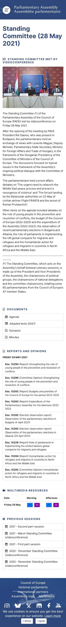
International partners (33, 592)
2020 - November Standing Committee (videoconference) (31, 563)
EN (37, 505)
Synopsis (15, 330)
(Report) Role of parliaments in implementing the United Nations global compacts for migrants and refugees (29, 446)
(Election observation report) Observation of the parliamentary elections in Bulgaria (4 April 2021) (30, 419)
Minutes (14, 337)
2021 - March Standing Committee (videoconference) (28, 535)
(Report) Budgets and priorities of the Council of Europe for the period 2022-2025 (32, 393)
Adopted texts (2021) (22, 323)
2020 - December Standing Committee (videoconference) (31, 553)
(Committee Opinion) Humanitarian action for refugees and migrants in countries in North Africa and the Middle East (32, 473)
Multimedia (47, 596)
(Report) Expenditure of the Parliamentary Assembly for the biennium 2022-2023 (32, 405)
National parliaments (33, 587)
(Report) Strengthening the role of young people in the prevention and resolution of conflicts (32, 368)
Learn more (53, 616)
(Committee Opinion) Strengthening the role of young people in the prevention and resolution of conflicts (32, 381)
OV (30, 505)
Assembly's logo (22, 596)
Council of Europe (33, 583)
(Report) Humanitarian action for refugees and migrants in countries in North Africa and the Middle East (30, 460)
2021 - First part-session (24, 544)
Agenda (14, 317)
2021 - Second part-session (26, 526)
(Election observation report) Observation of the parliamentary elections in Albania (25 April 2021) (30, 432)
